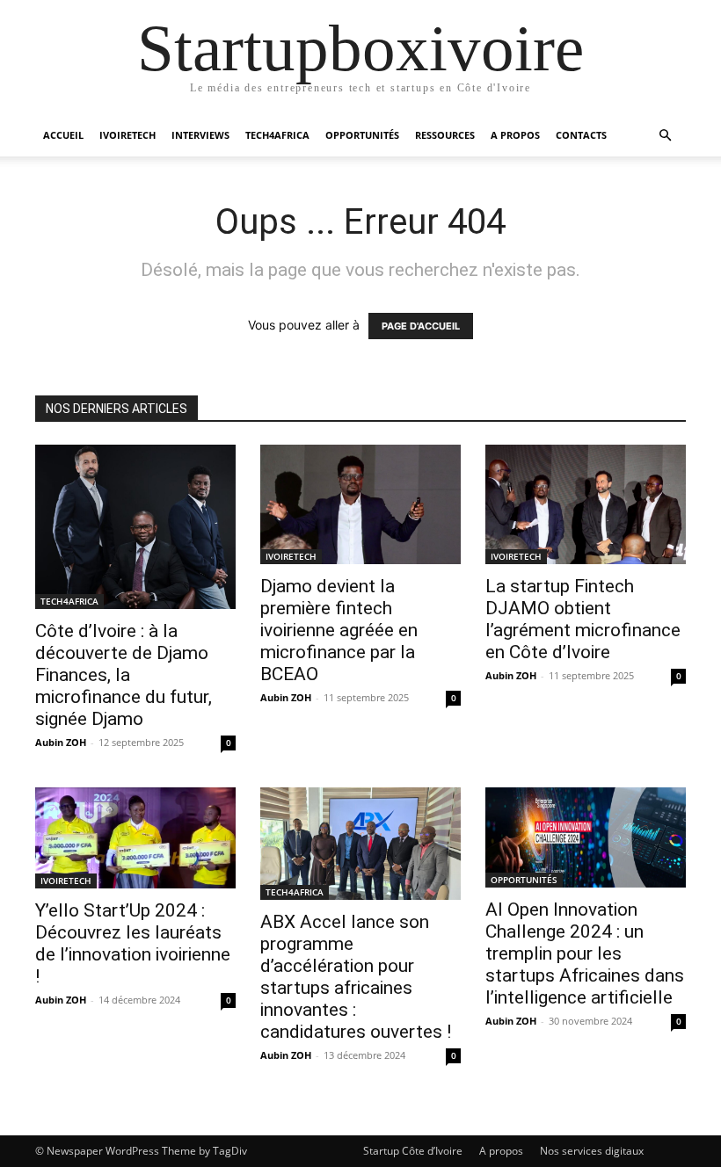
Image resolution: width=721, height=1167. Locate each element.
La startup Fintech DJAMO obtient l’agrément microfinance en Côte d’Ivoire (583, 619)
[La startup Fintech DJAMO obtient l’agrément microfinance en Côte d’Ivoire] (585, 504)
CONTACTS (581, 134)
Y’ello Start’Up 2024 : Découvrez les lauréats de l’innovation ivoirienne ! (132, 943)
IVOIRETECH (127, 134)
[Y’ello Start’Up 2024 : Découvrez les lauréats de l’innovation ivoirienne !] (135, 837)
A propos (501, 1150)
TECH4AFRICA (277, 134)
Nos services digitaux (592, 1150)
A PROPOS (515, 134)
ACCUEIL (63, 134)
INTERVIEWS (200, 134)
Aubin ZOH (60, 742)
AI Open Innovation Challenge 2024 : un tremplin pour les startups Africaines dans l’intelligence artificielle (584, 953)
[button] (665, 135)
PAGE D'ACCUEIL (421, 326)
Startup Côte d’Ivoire (412, 1150)
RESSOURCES (445, 134)
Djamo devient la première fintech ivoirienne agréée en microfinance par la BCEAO (339, 630)
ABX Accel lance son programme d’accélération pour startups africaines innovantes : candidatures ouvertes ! (355, 976)
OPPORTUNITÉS (362, 134)
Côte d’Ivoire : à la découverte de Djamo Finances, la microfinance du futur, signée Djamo (123, 674)
